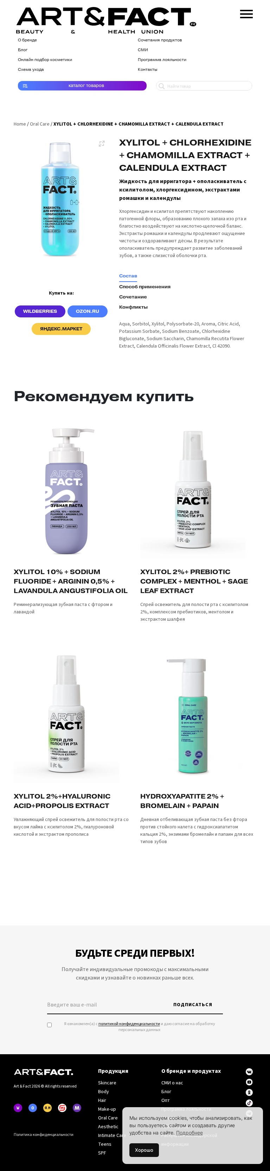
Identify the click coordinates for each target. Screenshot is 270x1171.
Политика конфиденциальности (43, 1135)
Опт (165, 1100)
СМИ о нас (172, 1082)
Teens (104, 1144)
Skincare (107, 1082)
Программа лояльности (162, 59)
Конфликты (133, 307)
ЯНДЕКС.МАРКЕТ (61, 329)
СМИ (143, 50)
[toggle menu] (246, 12)
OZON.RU (87, 311)
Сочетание (133, 297)
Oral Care (40, 124)
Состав (128, 276)
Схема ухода (31, 69)
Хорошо (144, 1150)
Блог (22, 50)
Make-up (107, 1109)
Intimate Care (112, 1135)
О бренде (27, 40)
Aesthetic (108, 1126)
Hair (102, 1100)
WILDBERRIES (40, 311)
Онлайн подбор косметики (45, 59)
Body (103, 1091)
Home (20, 124)
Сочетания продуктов (160, 40)
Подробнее (189, 1133)
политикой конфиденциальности (129, 1024)
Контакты (148, 69)
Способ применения (145, 287)
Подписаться (192, 1004)
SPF (102, 1153)
